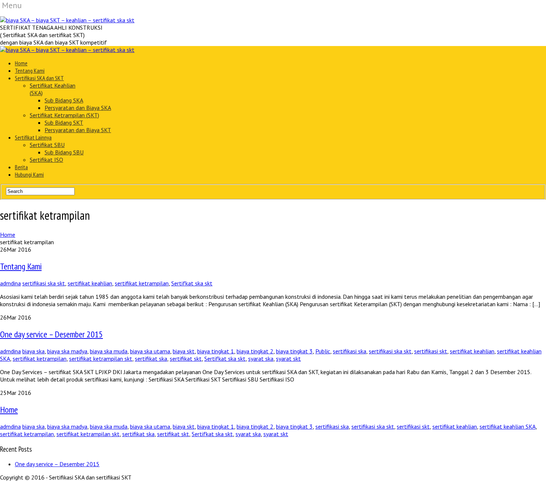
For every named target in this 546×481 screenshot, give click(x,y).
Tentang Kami (30, 70)
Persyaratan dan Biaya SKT (78, 130)
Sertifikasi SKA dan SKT (39, 78)
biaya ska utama (150, 351)
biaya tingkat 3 (294, 351)
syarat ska (260, 358)
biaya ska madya (67, 351)
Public (322, 351)
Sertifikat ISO (46, 159)
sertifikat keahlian (90, 283)
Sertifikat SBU (47, 144)
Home (21, 63)
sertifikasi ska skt (43, 283)
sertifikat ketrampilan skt (100, 358)
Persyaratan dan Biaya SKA (78, 107)
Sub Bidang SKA (64, 100)
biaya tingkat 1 (215, 351)
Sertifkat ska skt (191, 283)
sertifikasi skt (430, 351)
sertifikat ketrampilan (142, 283)
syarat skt (288, 358)
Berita (21, 167)
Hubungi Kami (29, 174)
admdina (10, 283)
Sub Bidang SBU (64, 152)
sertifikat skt (186, 358)
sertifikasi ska (349, 351)
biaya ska (33, 351)
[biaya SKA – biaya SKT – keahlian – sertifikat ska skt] (67, 20)
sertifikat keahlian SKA (508, 426)
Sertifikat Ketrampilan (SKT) (64, 115)
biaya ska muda (108, 351)
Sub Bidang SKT (64, 122)
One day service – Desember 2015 (51, 334)
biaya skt (184, 351)
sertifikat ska (151, 358)
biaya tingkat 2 (255, 351)
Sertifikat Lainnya (33, 137)
